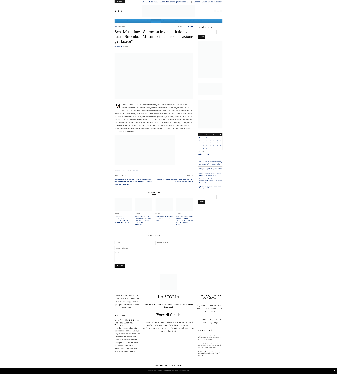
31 (206, 148)
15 (199, 143)
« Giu (200, 154)
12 (213, 140)
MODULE (179, 365)
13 (217, 140)
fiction (118, 170)
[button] (116, 11)
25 (210, 145)
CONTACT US (172, 365)
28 (220, 145)
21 (220, 143)
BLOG (161, 365)
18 (210, 143)
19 (213, 143)
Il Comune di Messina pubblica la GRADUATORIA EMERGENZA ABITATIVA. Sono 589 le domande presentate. (184, 220)
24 (206, 145)
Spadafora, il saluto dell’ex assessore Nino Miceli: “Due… (219, 2)
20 (217, 143)
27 (217, 145)
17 (206, 143)
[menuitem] (119, 21)
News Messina (121, 26)
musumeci (128, 170)
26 (213, 145)
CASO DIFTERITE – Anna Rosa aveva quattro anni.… (165, 2)
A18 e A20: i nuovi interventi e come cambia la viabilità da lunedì (164, 218)
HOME (157, 365)
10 (206, 140)
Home (116, 26)
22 (199, 145)
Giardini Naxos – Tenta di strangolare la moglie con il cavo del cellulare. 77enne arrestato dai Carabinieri (210, 180)
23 (203, 145)
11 (210, 140)
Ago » (206, 154)
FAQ (166, 365)
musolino (123, 170)
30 (203, 148)
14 (220, 140)
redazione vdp (119, 46)
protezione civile (135, 170)
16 (203, 143)
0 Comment (190, 26)
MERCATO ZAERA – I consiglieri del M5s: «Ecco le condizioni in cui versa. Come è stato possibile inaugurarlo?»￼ (143, 220)
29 (199, 148)
